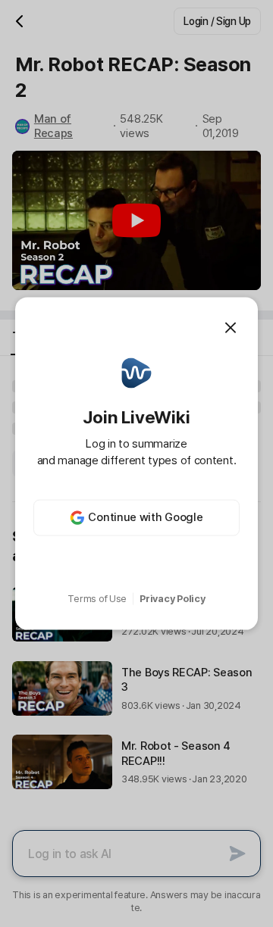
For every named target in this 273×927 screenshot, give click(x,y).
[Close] (230, 328)
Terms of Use (97, 598)
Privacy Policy (172, 598)
